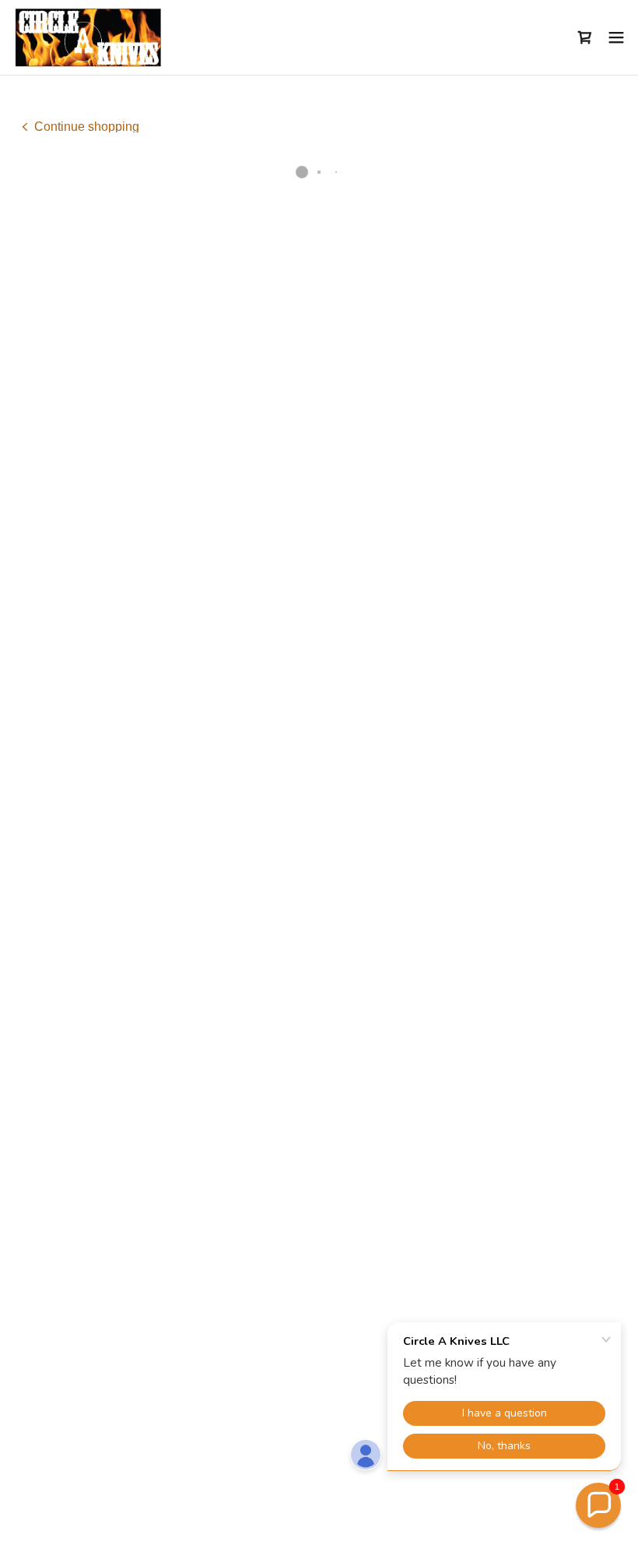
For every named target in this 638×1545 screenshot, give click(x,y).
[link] (87, 37)
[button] (585, 37)
